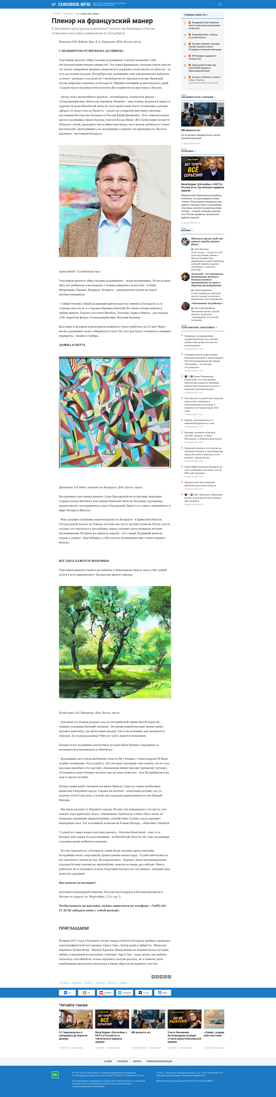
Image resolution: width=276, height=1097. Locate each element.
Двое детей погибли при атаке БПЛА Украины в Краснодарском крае (202, 68)
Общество (173, 1048)
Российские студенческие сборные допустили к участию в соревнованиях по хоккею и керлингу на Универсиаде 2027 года (203, 404)
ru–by (145, 992)
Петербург (89, 983)
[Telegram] (161, 977)
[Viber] (165, 977)
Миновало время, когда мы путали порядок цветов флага (207, 241)
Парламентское (139, 1048)
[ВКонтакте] (153, 977)
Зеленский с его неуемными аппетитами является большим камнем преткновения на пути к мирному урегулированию (207, 279)
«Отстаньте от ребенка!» (207, 303)
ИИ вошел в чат (191, 130)
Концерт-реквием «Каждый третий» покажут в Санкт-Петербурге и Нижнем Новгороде (205, 47)
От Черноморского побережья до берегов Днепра (73, 1035)
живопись (100, 983)
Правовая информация (159, 1061)
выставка (64, 983)
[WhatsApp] (169, 977)
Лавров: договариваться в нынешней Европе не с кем (199, 421)
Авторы (137, 1061)
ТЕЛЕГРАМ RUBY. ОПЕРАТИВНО (198, 327)
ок (89, 992)
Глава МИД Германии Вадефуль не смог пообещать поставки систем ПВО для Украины (203, 470)
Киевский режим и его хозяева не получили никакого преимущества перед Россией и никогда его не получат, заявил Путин (203, 452)
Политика (187, 151)
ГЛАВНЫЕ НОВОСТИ (195, 15)
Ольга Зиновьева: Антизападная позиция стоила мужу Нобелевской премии (184, 1037)
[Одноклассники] (157, 977)
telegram (127, 992)
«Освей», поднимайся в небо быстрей (218, 1034)
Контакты (122, 1061)
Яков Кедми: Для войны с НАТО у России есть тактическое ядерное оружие (202, 187)
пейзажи (123, 983)
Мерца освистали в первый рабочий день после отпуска (200, 484)
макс (165, 992)
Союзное (63, 1048)
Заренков (112, 983)
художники (76, 983)
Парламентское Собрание (197, 97)
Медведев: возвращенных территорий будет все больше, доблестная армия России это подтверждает (201, 340)
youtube (107, 992)
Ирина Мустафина (90, 14)
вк (69, 992)
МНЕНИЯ (185, 230)
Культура (56, 14)
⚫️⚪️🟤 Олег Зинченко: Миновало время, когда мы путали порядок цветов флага (203, 497)
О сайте (108, 1061)
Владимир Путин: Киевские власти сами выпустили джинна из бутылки (204, 25)
